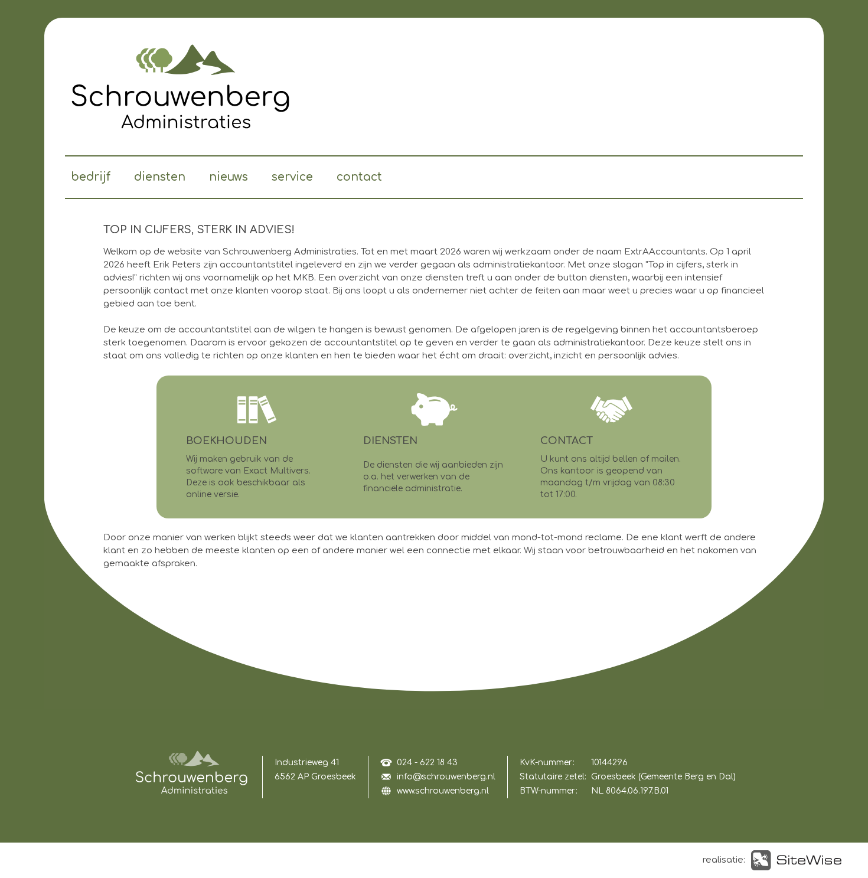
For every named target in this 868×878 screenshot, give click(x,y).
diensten (159, 177)
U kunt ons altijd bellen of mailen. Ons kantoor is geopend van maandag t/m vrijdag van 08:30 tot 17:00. (610, 477)
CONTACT (566, 440)
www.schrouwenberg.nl (443, 790)
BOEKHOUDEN (226, 440)
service (292, 177)
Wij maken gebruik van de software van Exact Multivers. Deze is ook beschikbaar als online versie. (248, 477)
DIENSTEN (390, 440)
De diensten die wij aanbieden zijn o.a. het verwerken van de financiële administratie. (433, 477)
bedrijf (90, 177)
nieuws (228, 177)
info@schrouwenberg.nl (446, 776)
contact (359, 177)
